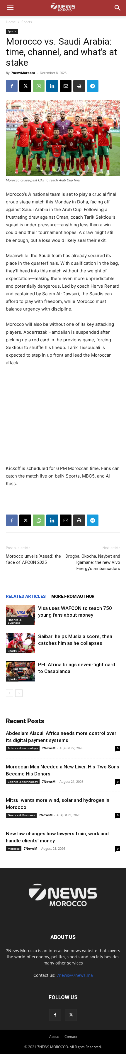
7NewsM (48, 748)
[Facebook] (12, 86)
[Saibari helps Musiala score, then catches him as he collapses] (20, 643)
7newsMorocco (23, 72)
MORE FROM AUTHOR (72, 596)
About (54, 1036)
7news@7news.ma (75, 975)
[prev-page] (9, 693)
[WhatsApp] (39, 86)
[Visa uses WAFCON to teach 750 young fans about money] (20, 615)
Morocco (14, 848)
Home (11, 21)
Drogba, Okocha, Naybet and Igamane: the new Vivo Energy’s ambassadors (93, 562)
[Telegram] (92, 86)
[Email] (65, 86)
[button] (10, 8)
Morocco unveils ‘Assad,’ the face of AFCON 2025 (33, 559)
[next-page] (19, 693)
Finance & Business (14, 621)
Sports (26, 21)
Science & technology (23, 748)
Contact (70, 1036)
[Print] (79, 86)
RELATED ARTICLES (25, 596)
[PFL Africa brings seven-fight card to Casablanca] (20, 671)
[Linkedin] (52, 86)
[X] (25, 86)
